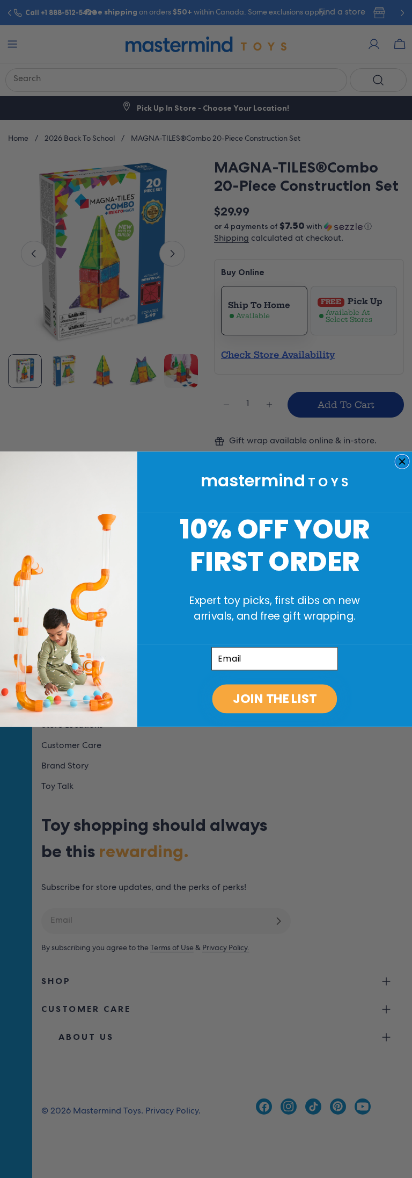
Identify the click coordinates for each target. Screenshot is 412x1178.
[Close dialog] (402, 461)
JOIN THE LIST (274, 698)
